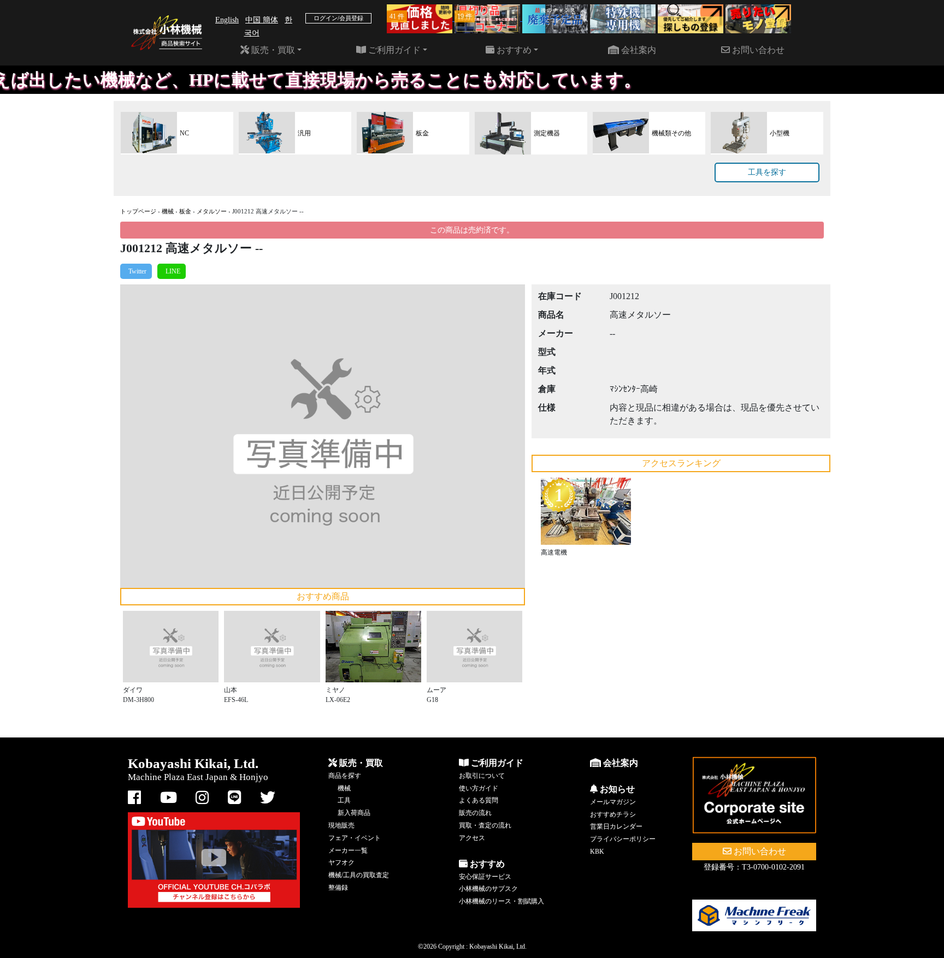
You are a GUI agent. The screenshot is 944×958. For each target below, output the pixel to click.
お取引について (482, 776)
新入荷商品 (354, 813)
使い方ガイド (478, 788)
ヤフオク (341, 862)
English (227, 20)
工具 (344, 800)
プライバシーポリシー (623, 839)
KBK (597, 851)
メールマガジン (613, 802)
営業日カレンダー (616, 826)
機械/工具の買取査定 (358, 875)
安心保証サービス (485, 876)
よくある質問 (478, 800)
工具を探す (767, 172)
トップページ (138, 211)
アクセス (472, 838)
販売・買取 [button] (272, 50)
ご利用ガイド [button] (393, 50)
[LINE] (171, 271)
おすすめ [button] (513, 50)
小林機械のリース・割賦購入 (501, 901)
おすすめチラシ (613, 814)
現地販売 (341, 825)
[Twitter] (136, 271)
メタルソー (212, 211)
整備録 (338, 887)
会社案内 (637, 50)
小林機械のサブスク (488, 888)
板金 (185, 211)
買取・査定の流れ (485, 825)
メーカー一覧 (348, 850)
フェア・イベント (354, 838)
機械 (168, 211)
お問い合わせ (757, 50)
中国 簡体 (261, 20)
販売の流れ (475, 813)
